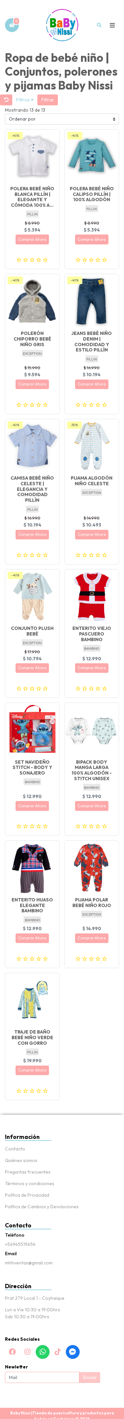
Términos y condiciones (29, 1183)
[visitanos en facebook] (13, 1352)
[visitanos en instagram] (27, 1352)
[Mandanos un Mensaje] (73, 1352)
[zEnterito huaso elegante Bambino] (32, 868)
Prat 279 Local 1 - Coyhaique (34, 1298)
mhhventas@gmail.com (29, 1263)
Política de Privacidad (27, 1195)
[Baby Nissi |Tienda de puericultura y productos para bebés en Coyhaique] (62, 25)
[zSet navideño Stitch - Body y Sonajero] (32, 730)
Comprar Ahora (32, 239)
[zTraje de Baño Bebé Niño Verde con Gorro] (32, 1000)
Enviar (90, 1377)
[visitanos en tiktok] (57, 1352)
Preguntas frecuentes (28, 1172)
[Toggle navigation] (112, 25)
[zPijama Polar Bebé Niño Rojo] (92, 868)
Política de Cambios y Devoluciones (42, 1207)
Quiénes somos (21, 1160)
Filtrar (47, 100)
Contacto (15, 1149)
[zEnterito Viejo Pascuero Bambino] (92, 596)
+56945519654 (20, 1244)
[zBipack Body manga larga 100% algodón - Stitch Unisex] (92, 730)
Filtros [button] (23, 100)
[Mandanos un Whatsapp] (43, 1352)
